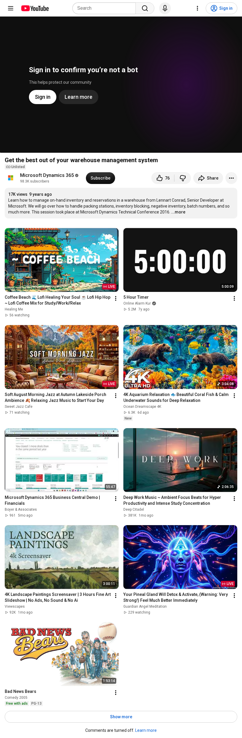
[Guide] (10, 8)
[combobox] (105, 8)
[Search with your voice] (165, 8)
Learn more (146, 730)
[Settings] (197, 8)
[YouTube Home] (35, 8)
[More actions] (231, 178)
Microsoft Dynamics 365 (47, 175)
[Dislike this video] (182, 178)
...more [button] (178, 212)
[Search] (144, 8)
